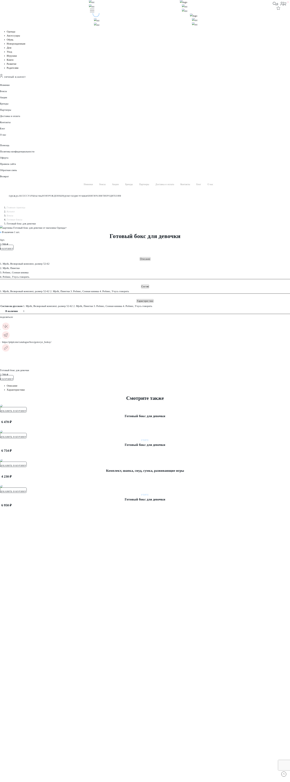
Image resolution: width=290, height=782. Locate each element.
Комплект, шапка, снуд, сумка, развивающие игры (145, 470)
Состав (145, 286)
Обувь (10, 39)
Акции (3, 97)
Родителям (12, 68)
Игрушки (12, 55)
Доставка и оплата (10, 116)
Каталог (11, 211)
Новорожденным (16, 43)
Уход (9, 51)
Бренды (4, 103)
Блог (2, 128)
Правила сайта (8, 164)
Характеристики (145, 301)
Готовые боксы (14, 219)
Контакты (5, 122)
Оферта (4, 157)
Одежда (11, 31)
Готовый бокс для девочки (145, 416)
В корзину (6, 249)
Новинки (5, 85)
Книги (10, 59)
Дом (9, 47)
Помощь (4, 145)
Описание (145, 259)
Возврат (4, 176)
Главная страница (16, 207)
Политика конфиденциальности (17, 151)
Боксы (3, 91)
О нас (3, 134)
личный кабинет (14, 77)
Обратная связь (8, 170)
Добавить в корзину (13, 411)
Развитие (11, 63)
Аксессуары (13, 35)
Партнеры (5, 110)
